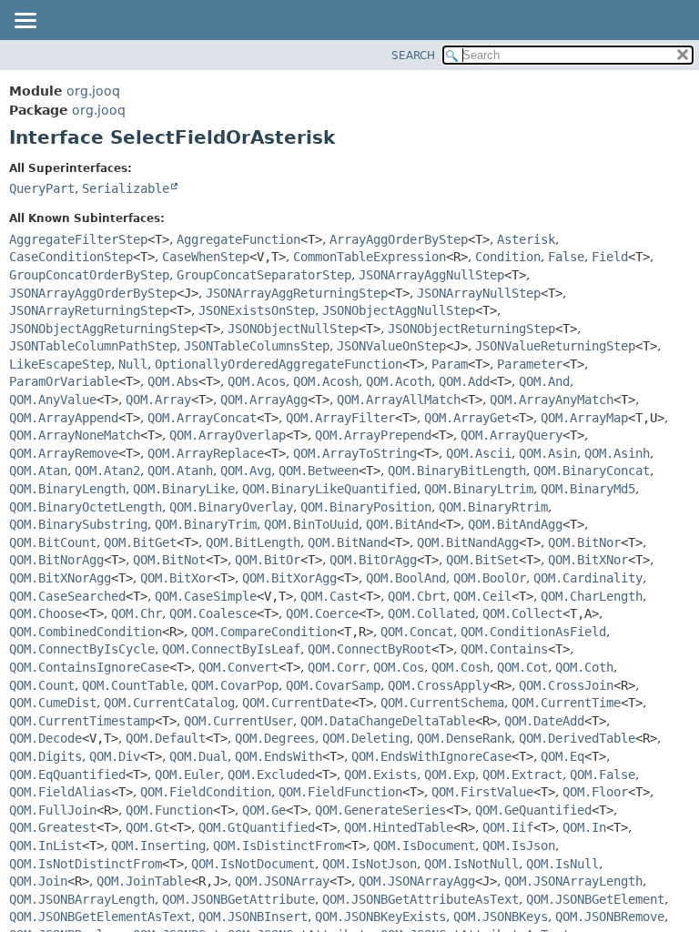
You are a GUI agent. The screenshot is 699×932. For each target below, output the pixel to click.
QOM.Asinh (617, 453)
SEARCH (413, 55)
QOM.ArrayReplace (205, 453)
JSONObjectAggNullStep (398, 310)
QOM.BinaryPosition (365, 507)
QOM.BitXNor (588, 559)
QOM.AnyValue (52, 399)
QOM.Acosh (326, 381)
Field (610, 256)
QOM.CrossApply (439, 685)
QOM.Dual (198, 756)
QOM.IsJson (518, 845)
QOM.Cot (522, 667)
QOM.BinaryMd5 (588, 488)
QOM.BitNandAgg (468, 542)
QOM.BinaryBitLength (457, 470)
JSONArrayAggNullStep (431, 275)
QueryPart (42, 188)
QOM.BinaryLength (67, 488)
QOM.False (602, 774)
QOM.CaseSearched (67, 596)
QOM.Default (166, 738)
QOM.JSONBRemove (609, 916)
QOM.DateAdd (544, 721)
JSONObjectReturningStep (471, 328)
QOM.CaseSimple (206, 596)
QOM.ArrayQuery (511, 435)
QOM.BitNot (169, 559)
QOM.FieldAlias (60, 792)
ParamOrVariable (63, 381)
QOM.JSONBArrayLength (82, 899)
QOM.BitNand (348, 542)
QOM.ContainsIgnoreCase (89, 667)
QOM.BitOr (267, 559)
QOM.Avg (245, 470)
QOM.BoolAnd (406, 578)
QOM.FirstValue (482, 792)
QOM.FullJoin (52, 810)
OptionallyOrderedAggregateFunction (278, 364)
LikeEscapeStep (60, 364)
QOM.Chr (136, 613)
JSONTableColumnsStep (256, 346)
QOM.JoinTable (143, 881)
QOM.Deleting (366, 738)
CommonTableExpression (369, 256)
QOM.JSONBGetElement (595, 899)
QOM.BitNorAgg (56, 559)
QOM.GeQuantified (533, 810)
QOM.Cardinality (588, 578)
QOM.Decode (45, 738)
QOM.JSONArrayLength (573, 881)
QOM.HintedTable (398, 827)
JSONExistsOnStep (256, 310)
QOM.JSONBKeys (500, 916)
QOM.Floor (595, 792)
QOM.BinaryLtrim (478, 488)
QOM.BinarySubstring (78, 524)
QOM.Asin (548, 453)
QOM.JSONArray (282, 881)
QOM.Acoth (398, 381)
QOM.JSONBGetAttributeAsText (420, 899)
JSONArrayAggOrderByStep (93, 293)
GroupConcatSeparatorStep (264, 275)
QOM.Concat (416, 631)
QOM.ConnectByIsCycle (82, 649)
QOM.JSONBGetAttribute (238, 899)
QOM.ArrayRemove (63, 453)
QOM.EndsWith (278, 756)
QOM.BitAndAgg (515, 524)
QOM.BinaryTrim (206, 524)
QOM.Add (464, 381)
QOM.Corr (337, 667)
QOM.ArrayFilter (340, 417)
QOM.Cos (398, 667)
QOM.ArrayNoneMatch (74, 435)
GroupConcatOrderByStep (89, 275)
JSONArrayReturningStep (89, 310)
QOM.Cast (329, 596)
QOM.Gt (147, 827)
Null (132, 364)
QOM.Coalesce (213, 613)
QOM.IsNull (562, 863)
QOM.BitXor (176, 578)
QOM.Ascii (479, 453)
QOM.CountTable (133, 685)
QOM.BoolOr (489, 578)
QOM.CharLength (592, 596)
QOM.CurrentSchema (442, 702)
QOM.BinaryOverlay (231, 507)
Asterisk (526, 239)
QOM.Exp (449, 774)
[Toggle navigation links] (24, 22)
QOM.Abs (172, 381)
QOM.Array (158, 399)
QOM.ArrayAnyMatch (551, 399)
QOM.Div (114, 756)
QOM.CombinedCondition (85, 631)
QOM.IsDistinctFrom (278, 845)
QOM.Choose (45, 613)
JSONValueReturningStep (555, 346)
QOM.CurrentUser (238, 721)
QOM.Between (319, 470)
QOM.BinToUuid (311, 524)
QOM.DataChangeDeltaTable (387, 721)
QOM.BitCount (52, 542)
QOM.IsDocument (424, 845)
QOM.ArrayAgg (264, 399)
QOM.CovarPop (235, 685)
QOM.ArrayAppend (63, 417)
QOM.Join (38, 881)
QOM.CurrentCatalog (169, 702)
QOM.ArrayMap (584, 417)
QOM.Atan (38, 470)
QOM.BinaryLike (184, 488)
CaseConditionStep (71, 256)
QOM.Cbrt (417, 596)
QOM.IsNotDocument (253, 863)
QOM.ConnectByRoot (369, 649)
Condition (508, 256)
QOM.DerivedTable (577, 738)
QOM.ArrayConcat (202, 417)
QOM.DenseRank (464, 738)
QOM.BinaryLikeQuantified (329, 488)
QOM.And (544, 381)
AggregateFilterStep (78, 239)
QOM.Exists (380, 774)
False (566, 256)
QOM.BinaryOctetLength (85, 507)
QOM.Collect (522, 613)
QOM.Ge (264, 810)
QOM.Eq (562, 756)
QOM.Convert (238, 667)
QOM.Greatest (52, 827)
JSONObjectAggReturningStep (103, 328)
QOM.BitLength (253, 542)
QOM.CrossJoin (566, 685)
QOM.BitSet (482, 559)
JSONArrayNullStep (479, 293)
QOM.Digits (45, 756)
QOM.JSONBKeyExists (380, 916)
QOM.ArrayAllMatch (399, 399)
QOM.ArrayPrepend (373, 435)
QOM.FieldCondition (205, 792)
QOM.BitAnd (402, 524)
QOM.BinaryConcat (591, 470)
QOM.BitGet (140, 542)
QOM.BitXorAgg (289, 578)
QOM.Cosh (460, 667)
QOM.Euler (187, 774)
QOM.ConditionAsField (533, 631)
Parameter (529, 364)
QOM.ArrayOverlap (227, 435)
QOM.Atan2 (107, 470)
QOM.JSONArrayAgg (417, 881)
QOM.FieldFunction (340, 792)
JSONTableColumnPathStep (93, 346)
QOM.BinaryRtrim (493, 507)
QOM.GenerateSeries (380, 810)
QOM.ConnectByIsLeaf (231, 649)
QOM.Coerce (322, 613)
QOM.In (584, 827)
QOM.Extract (522, 774)
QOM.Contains (504, 649)
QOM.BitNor (584, 542)
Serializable (125, 188)
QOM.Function (169, 810)
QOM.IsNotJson (369, 863)
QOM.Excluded (271, 774)
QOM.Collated (431, 613)
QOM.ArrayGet (468, 417)
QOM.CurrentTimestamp (82, 721)
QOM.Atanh (180, 470)
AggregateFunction (238, 239)
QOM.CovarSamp (333, 685)
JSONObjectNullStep (293, 328)
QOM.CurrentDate (296, 702)
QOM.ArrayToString (355, 453)
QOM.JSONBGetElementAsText (100, 916)
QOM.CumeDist (52, 702)
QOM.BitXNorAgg (60, 578)
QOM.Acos (257, 381)
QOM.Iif (507, 827)
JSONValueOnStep (391, 346)
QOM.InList (45, 845)
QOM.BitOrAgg (373, 559)
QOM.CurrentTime (566, 702)
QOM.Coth (584, 667)
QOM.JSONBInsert (253, 916)
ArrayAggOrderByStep (398, 239)
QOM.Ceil (482, 596)
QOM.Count (42, 685)
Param (449, 364)
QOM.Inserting (158, 845)
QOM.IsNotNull (471, 863)
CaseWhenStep (205, 256)
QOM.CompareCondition (264, 631)
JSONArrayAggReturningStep (297, 293)
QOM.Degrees (275, 738)
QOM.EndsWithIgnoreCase (431, 756)
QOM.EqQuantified (67, 774)
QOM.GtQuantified (256, 827)
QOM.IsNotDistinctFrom (85, 863)
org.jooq (93, 91)
